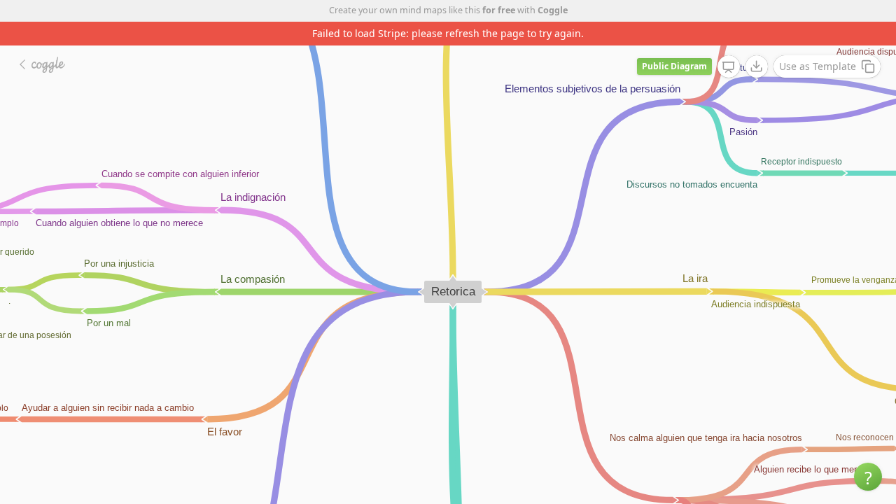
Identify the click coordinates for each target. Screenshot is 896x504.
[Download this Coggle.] (757, 66)
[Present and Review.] (729, 67)
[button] (868, 477)
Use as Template (817, 66)
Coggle (553, 10)
